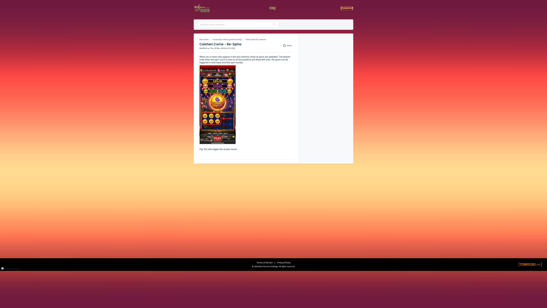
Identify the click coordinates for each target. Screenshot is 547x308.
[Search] (274, 24)
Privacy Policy (283, 262)
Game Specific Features (256, 39)
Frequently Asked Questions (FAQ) (227, 39)
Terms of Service (265, 262)
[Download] (268, 119)
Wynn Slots (204, 39)
